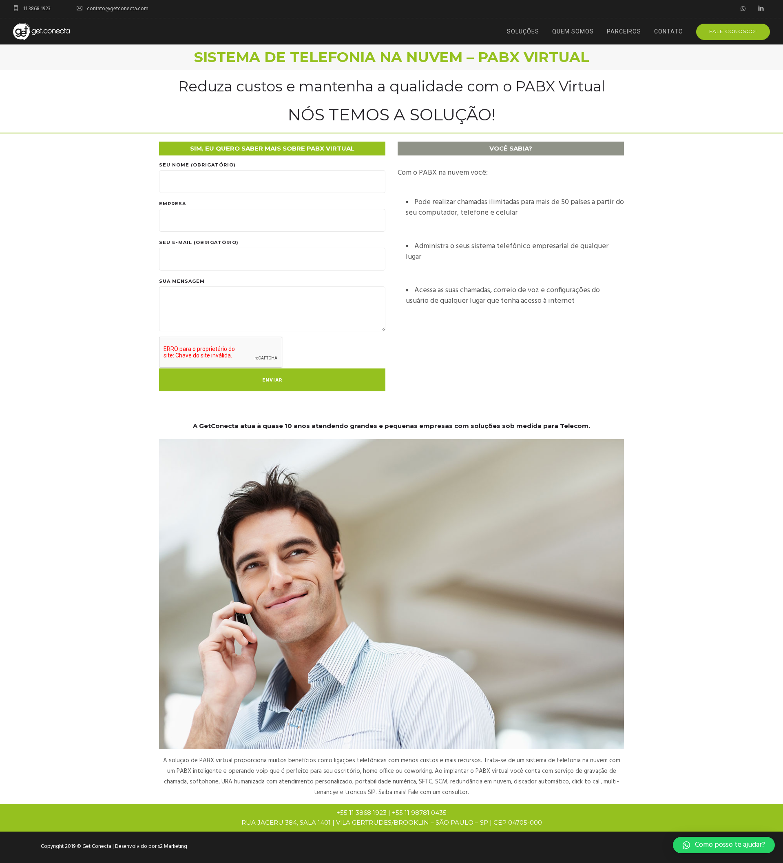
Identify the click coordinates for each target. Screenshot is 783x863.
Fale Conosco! (733, 31)
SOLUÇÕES (523, 31)
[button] (724, 845)
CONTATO (668, 31)
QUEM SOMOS (573, 31)
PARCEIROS (624, 31)
